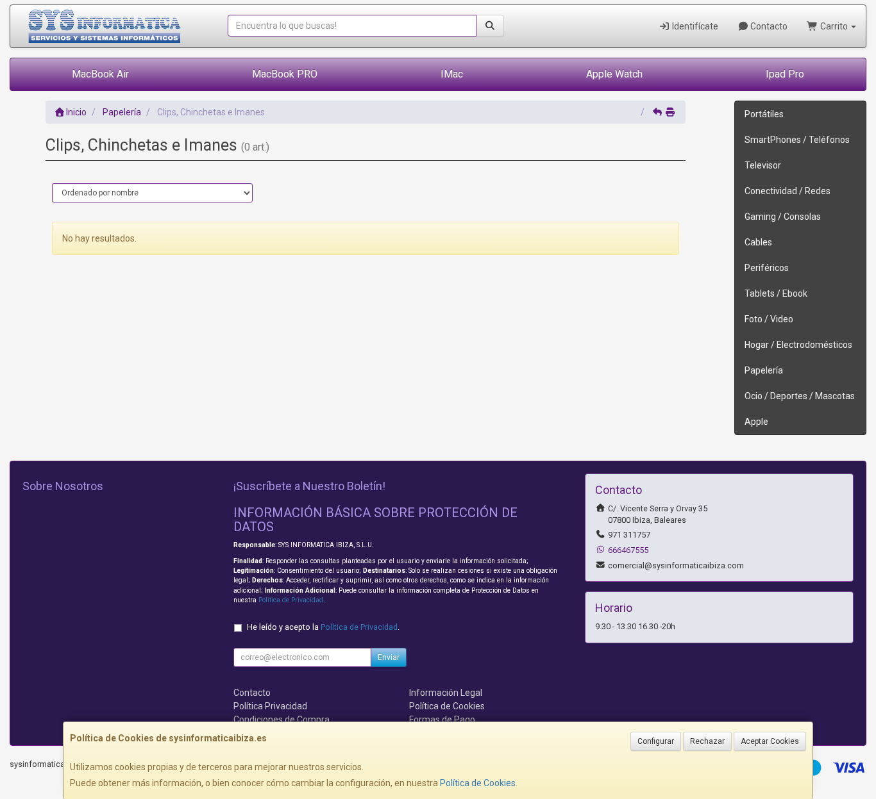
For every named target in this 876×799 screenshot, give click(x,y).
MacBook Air (100, 74)
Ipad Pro (785, 74)
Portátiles (764, 114)
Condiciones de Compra (281, 719)
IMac (452, 74)
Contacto (768, 26)
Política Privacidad (270, 706)
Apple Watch (614, 74)
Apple (756, 421)
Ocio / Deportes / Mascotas (800, 396)
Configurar (655, 741)
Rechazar (707, 741)
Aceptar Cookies (770, 741)
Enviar (389, 657)
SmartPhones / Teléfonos (797, 140)
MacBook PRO (284, 74)
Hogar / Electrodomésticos (798, 345)
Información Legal (445, 693)
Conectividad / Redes (787, 191)
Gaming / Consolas (783, 216)
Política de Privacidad (290, 600)
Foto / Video (769, 319)
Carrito (834, 26)
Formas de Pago (442, 719)
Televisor (763, 165)
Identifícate (694, 26)
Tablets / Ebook (776, 293)
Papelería (764, 370)
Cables (758, 242)
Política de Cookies (478, 783)
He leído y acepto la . (323, 627)
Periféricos (767, 268)
